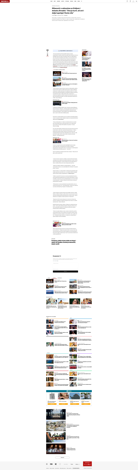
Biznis (75, 1)
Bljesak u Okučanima (63, 67)
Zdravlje (71, 1)
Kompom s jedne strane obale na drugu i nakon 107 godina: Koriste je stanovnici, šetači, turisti (63, 242)
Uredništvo (47, 468)
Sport (55, 1)
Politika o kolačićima (69, 468)
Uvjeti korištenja (57, 468)
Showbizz (58, 1)
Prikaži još (62, 457)
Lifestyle (62, 1)
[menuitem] (136, 1)
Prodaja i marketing (52, 468)
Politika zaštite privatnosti (63, 468)
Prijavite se (65, 271)
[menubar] (136, 1)
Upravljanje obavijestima (76, 468)
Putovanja (67, 1)
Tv (81, 1)
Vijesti (51, 1)
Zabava (79, 1)
